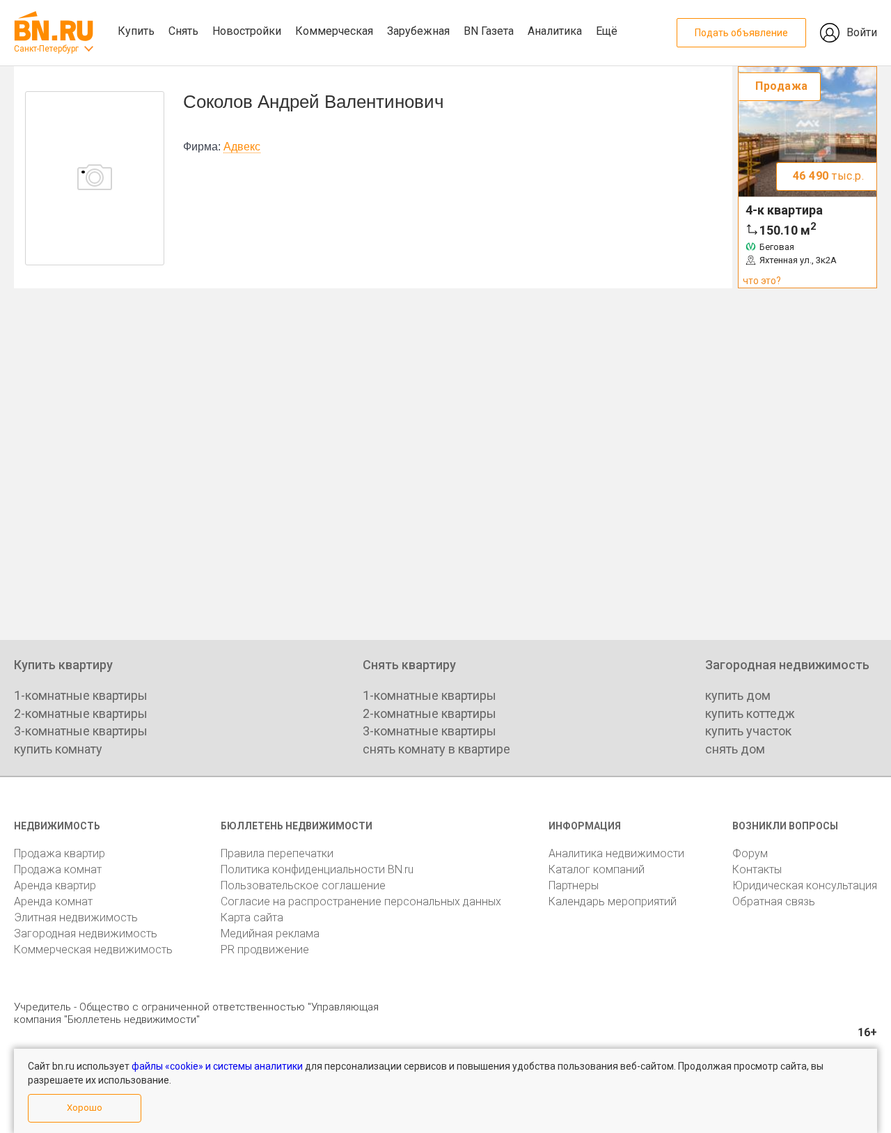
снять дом (735, 749)
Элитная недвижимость (76, 917)
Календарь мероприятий (613, 901)
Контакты (757, 869)
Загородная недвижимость (85, 933)
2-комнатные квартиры (81, 713)
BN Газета (489, 31)
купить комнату (58, 749)
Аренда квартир (55, 885)
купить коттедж (750, 713)
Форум (750, 853)
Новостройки (246, 31)
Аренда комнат (53, 901)
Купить (136, 31)
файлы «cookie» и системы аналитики (217, 1066)
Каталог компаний (597, 869)
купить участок (748, 731)
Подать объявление (741, 32)
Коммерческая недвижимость (93, 949)
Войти (861, 32)
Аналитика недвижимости (616, 853)
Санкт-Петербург (46, 49)
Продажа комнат (58, 869)
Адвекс (241, 147)
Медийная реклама (270, 933)
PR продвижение (265, 949)
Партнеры (574, 885)
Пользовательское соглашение (303, 885)
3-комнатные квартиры (81, 731)
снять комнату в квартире (436, 749)
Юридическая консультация (804, 885)
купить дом (738, 695)
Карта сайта (252, 917)
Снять (183, 31)
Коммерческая (334, 31)
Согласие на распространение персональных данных (361, 901)
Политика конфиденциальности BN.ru (317, 869)
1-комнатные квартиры (81, 695)
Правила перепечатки (277, 853)
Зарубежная (418, 31)
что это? (762, 280)
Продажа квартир (59, 853)
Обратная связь (773, 901)
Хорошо (84, 1107)
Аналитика (555, 31)
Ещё (606, 31)
